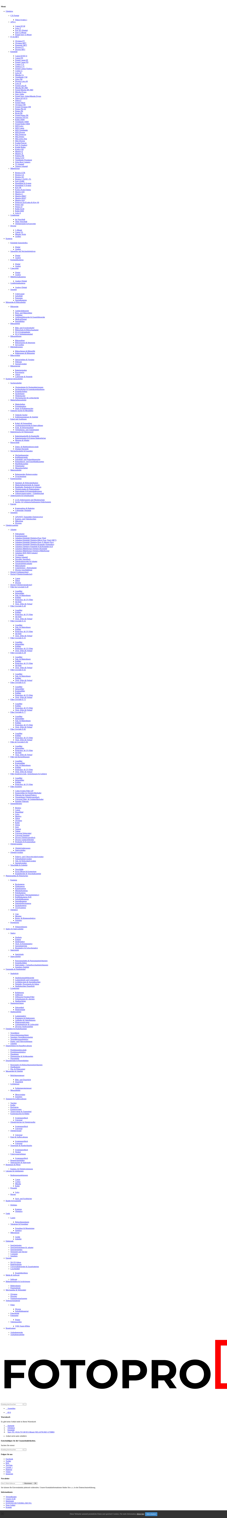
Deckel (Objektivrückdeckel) (21, 585)
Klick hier (140, 1514)
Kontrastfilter (20, 691)
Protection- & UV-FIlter (24, 600)
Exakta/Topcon (20, 143)
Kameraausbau (16, 479)
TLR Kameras (20, 908)
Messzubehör (15, 1090)
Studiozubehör (15, 1012)
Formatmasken (20, 406)
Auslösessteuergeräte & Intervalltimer (29, 425)
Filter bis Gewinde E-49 (19, 587)
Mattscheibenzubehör (18, 400)
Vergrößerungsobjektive (19, 1039)
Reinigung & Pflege (13, 1165)
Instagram (9, 1474)
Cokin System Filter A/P (24, 791)
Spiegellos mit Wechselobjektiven (22, 251)
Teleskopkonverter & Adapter (26, 561)
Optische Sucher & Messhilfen (21, 411)
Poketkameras (20, 893)
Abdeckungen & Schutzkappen (22, 496)
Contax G (18, 71)
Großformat (14, 215)
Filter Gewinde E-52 (18, 621)
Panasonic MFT (21, 45)
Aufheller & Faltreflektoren (25, 1020)
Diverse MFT (20, 49)
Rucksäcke (14, 1107)
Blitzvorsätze (15, 355)
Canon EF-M (20, 26)
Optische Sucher (21, 415)
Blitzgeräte (14, 307)
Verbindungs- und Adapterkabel (27, 430)
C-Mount (18, 230)
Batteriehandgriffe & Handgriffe (27, 436)
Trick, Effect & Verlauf (23, 604)
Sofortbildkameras (22, 899)
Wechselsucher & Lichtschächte (27, 398)
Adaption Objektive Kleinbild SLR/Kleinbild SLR (34, 547)
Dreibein (18, 937)
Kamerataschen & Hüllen (19, 1114)
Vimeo (8, 1472)
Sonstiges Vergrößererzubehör (21, 1037)
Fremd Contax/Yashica (23, 69)
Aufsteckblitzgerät (22, 311)
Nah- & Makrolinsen (23, 595)
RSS (7, 1463)
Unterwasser (19, 294)
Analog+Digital (21, 281)
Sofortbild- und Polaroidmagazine (27, 459)
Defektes (13, 1205)
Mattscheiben (20, 404)
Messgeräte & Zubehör (14, 1071)
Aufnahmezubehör (17, 1335)
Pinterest (9, 1470)
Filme (12, 1305)
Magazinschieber (21, 468)
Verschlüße (19, 869)
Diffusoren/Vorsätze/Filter (24, 997)
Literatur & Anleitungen (15, 1171)
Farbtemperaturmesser (23, 1088)
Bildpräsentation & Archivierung (18, 1281)
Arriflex (18, 236)
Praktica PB (19, 156)
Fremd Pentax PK (21, 115)
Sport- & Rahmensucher (24, 408)
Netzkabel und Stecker (18, 1252)
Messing (18, 916)
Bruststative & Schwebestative (26, 948)
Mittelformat (15, 168)
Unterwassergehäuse (18, 1154)
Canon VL (19, 232)
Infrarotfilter (19, 593)
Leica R (18, 83)
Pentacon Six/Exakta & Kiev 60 (27, 202)
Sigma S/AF (19, 158)
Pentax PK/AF (20, 109)
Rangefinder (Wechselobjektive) (27, 895)
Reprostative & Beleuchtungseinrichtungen (26, 1065)
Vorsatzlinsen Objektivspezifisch (27, 797)
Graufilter (18, 591)
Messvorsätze (20, 1095)
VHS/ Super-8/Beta (22, 1326)
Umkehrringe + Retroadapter (26, 568)
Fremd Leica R (20, 86)
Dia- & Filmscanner (17, 1069)
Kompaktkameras (17, 260)
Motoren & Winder (22, 440)
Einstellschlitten (21, 963)
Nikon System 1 (21, 20)
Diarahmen (14, 1054)
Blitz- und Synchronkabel (24, 328)
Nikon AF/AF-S (21, 98)
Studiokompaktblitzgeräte (24, 978)
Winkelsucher (20, 396)
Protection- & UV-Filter (24, 615)
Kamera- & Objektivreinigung (21, 1169)
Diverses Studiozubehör (24, 1027)
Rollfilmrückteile (21, 457)
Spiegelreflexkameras (23, 903)
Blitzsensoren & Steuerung (25, 343)
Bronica (18, 808)
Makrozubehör (15, 470)
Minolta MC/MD (21, 88)
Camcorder (14, 268)
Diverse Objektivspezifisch (25, 838)
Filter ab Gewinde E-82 (19, 742)
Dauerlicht (19, 1082)
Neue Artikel (10, 1505)
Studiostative (20, 942)
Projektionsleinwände (18, 1050)
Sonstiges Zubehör (22, 967)
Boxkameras (19, 884)
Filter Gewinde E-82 (18, 729)
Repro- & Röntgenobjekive (25, 918)
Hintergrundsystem (22, 1022)
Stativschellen (20, 850)
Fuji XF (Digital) (21, 30)
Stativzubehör (15, 956)
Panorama (19, 298)
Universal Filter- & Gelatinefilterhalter (29, 799)
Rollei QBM (19, 120)
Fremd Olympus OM (23, 107)
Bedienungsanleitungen (19, 1175)
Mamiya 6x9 (20, 200)
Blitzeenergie (15, 366)
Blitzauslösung (15, 336)
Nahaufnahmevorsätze (23, 859)
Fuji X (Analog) (21, 145)
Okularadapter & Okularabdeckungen (29, 387)
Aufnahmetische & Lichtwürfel (26, 1024)
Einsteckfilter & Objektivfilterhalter (28, 793)
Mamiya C (19, 194)
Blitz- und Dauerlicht (23, 1080)
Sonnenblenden (16, 804)
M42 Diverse (20, 141)
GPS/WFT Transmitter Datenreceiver (29, 517)
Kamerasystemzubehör (14, 379)
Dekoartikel (19, 1007)
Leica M (18, 73)
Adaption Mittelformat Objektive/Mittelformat (32, 551)
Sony (17, 827)
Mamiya (18, 816)
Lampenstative (20, 1016)
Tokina (17, 831)
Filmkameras (20, 886)
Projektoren (14, 922)
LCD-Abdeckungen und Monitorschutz (30, 500)
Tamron (18, 829)
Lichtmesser (14, 1084)
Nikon (17, 581)
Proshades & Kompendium (25, 842)
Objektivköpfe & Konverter (25, 224)
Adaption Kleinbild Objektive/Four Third (30, 538)
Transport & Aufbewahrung (16, 1099)
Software (13, 1279)
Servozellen (19, 345)
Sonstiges (13, 513)
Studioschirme (20, 1001)
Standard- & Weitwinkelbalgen (26, 483)
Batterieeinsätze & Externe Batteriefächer (30, 438)
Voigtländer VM (21, 77)
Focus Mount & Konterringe (25, 872)
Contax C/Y (19, 64)
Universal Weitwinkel (23, 833)
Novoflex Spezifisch (22, 559)
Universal (18, 1120)
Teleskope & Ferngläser (19, 1224)
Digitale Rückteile (22, 449)
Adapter (13, 530)
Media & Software (13, 1275)
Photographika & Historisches (17, 876)
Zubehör (13, 1044)
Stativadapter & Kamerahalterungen (28, 491)
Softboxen (19, 995)
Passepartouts (15, 1288)
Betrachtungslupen (22, 1222)
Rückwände (14, 442)
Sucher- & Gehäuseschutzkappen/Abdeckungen (33, 502)
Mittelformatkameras (18, 277)
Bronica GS (19, 175)
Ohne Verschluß (21, 222)
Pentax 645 (19, 205)
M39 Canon (19, 128)
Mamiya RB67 (20, 196)
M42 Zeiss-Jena (21, 139)
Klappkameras (20, 889)
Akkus (17, 374)
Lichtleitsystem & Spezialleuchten (27, 982)
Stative (12, 933)
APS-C (13, 22)
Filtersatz (18, 362)
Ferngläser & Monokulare (24, 1228)
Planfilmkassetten (21, 464)
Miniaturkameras (21, 891)
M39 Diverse (20, 132)
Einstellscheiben (21, 391)
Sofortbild (19, 296)
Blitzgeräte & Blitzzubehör (16, 302)
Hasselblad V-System (23, 185)
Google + (9, 1467)
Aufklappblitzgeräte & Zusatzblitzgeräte (30, 317)
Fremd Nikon (20, 103)
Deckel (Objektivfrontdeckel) (21, 574)
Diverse (13, 226)
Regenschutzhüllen (17, 1160)
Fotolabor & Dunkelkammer (16, 1029)
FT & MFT (14, 37)
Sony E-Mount (20, 33)
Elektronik (9, 1241)
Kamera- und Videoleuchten (25, 519)
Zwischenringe (20, 476)
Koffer (12, 1105)
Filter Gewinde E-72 (18, 699)
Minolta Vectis (20, 234)
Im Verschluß (20, 219)
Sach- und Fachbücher (23, 1199)
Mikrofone (19, 521)
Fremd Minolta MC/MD (24, 90)
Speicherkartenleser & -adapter (21, 1247)
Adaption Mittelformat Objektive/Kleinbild (31, 549)
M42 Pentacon (20, 134)
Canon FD (19, 58)
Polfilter (18, 598)
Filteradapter (19, 534)
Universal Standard (22, 835)
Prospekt (13, 1188)
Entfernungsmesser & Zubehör (26, 417)
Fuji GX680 (19, 181)
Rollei (17, 823)
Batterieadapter (16, 1264)
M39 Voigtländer (21, 130)
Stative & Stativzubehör (14, 929)
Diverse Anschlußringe (23, 570)
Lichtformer (14, 988)
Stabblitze (18, 315)
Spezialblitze (20, 321)
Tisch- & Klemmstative (23, 944)
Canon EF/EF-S (21, 56)
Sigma (17, 825)
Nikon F (18, 100)
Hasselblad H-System (23, 183)
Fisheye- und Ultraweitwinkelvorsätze (29, 857)
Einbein (18, 939)
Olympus (18, 821)
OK (35, 1483)
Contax (18, 1182)
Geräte (17, 1237)
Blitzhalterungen (16, 347)
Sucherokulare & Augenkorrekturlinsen (29, 389)
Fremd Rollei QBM (22, 124)
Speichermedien (16, 1250)
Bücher (13, 1194)
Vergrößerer (14, 1033)
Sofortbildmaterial (21, 1311)
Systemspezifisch (21, 1118)
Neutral (18, 1152)
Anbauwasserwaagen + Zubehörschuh (29, 493)
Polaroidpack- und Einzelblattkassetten (29, 462)
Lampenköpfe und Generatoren (27, 980)
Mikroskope (14, 1233)
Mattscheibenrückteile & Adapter (27, 485)
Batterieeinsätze (21, 370)
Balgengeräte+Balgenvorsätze (26, 474)
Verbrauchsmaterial (13, 1301)
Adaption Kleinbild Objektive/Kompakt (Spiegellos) (34, 544)
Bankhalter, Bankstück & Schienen (28, 487)
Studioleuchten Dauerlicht (25, 986)
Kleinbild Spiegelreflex (19, 243)
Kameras (9, 239)
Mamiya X (19, 154)
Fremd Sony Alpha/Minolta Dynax (28, 96)
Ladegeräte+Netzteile (23, 510)
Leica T (18, 28)
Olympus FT (20, 41)
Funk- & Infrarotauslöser (24, 428)
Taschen (13, 1103)
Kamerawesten (16, 1109)
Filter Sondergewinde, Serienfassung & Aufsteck (28, 774)
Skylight (18, 602)
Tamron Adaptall (21, 166)
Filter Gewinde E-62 (18, 670)
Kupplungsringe (21, 536)
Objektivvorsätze (16, 852)
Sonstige (13, 290)
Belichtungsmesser (17, 1075)
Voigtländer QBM (22, 122)
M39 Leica (19, 126)
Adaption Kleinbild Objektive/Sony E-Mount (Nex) (34, 542)
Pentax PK (19, 111)
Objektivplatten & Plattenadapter (27, 489)
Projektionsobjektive (18, 1052)
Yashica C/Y (20, 66)
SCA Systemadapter (22, 332)
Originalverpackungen (18, 1298)
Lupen (12, 1218)
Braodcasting (10, 1328)
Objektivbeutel (15, 1131)
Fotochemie (14, 1313)
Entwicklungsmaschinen (19, 1035)
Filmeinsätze (19, 466)
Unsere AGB (10, 1499)
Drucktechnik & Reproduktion (17, 1061)
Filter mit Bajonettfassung (20, 757)
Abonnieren (28, 1483)
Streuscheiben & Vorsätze (24, 360)
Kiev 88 (18, 188)
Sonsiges (18, 920)
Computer (14, 1254)
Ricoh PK (19, 113)
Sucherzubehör (16, 383)
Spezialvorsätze (21, 364)
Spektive (18, 1230)
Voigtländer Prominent (23, 160)
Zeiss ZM (18, 79)
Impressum (10, 1501)
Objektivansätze (16, 844)
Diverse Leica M (21, 81)
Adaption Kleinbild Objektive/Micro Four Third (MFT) (36, 540)
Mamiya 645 (20, 192)
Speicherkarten (16, 1245)
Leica (17, 814)
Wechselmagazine (21, 455)
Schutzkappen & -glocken (25, 999)
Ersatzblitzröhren (21, 1273)
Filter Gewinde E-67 (18, 682)
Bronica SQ (19, 177)
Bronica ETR (20, 173)
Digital (17, 247)
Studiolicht (14, 973)
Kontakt (9, 1507)
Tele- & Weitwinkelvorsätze (25, 861)
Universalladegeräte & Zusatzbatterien (24, 1267)
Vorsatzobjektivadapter (23, 564)
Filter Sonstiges (16, 787)
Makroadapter (20, 566)
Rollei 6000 (19, 211)
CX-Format (14, 16)
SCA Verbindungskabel (24, 334)
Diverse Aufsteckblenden (24, 840)
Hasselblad (19, 812)
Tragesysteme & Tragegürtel (20, 1112)
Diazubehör (14, 1058)
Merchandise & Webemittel (16, 1290)
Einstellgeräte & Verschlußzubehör (28, 874)
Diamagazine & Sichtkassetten (21, 1056)
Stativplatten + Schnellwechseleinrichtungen (31, 965)
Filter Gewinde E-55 (18, 638)
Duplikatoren (15, 1067)
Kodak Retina (20, 147)
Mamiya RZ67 (20, 198)
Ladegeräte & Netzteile (23, 377)
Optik (8, 1213)
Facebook (9, 1459)
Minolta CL (19, 75)
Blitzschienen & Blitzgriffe (25, 351)
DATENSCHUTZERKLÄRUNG (19, 1503)
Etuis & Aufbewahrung (19, 1137)
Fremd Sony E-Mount (23, 35)
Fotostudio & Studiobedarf (16, 969)
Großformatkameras (17, 283)
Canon (17, 578)
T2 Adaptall (19, 164)
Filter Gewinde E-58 (18, 653)
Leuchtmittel (15, 1269)
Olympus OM (20, 105)
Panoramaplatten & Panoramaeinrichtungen (31, 961)
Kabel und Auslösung (18, 419)
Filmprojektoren (21, 927)
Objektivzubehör (12, 525)
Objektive (9, 11)
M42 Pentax (19, 137)
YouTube (9, 1465)
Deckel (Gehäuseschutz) (19, 572)
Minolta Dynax (20, 92)
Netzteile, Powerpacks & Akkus (27, 984)
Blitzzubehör (15, 324)
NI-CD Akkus (15, 1262)
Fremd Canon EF (21, 60)
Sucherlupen (19, 394)
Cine (17, 914)
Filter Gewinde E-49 (18, 606)
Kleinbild (13, 52)
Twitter (8, 1461)
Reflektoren (19, 993)
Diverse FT (19, 47)
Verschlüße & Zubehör (18, 865)
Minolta (18, 1184)
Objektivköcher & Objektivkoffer (22, 1122)
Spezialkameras (21, 300)
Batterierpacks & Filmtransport (21, 432)
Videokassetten (16, 1322)
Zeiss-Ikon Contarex (22, 162)
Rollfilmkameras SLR (23, 897)
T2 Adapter (19, 555)
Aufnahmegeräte (16, 1332)
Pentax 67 (19, 207)
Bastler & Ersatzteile (13, 1201)
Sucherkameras (20, 905)
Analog (18, 249)
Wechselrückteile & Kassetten (21, 451)
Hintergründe (20, 1010)
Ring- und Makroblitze (23, 313)
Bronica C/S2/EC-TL (23, 179)
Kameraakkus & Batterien (25, 508)
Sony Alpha (19, 94)
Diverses (18, 523)
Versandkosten (11, 1497)
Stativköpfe (14, 950)
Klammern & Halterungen (25, 1018)
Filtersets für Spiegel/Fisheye (26, 795)
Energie (13, 504)
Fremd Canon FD (21, 62)
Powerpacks (19, 372)
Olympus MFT (20, 43)
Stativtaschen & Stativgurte (20, 1163)
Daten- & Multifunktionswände (27, 447)
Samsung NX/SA (21, 117)
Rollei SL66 (19, 209)
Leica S (18, 213)
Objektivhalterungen (22, 848)
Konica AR (19, 149)
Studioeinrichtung (17, 1003)
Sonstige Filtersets (22, 801)
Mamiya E (19, 151)
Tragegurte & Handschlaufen (21, 1146)
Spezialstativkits (21, 946)
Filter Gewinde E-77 (18, 712)
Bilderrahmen (15, 1286)
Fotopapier (14, 1315)
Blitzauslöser (20, 340)
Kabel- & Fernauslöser (23, 423)
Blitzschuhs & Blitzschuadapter (27, 330)
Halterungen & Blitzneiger (25, 353)
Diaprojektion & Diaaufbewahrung (19, 1046)
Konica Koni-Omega (23, 190)
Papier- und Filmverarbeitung (21, 1041)
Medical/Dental (21, 319)
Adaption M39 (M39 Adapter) (26, 553)
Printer (17, 1320)
